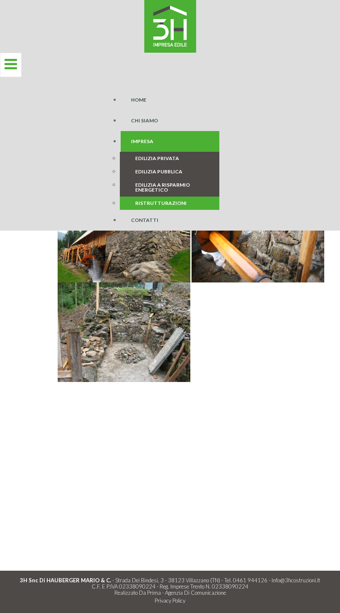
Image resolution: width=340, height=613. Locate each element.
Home (138, 100)
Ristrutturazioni (161, 203)
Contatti (144, 220)
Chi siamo (144, 120)
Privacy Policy (170, 600)
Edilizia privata (157, 158)
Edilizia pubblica (158, 171)
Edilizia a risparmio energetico (162, 187)
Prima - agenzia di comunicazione (186, 592)
